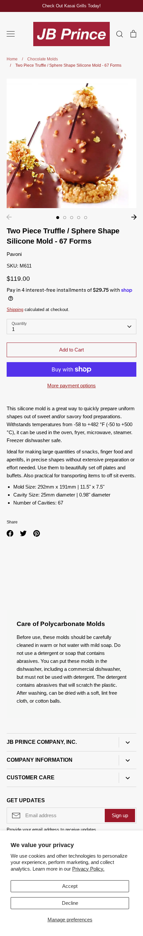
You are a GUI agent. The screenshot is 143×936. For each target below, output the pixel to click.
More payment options (71, 385)
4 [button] (78, 217)
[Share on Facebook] (10, 533)
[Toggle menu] (10, 34)
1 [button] (57, 217)
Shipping (15, 309)
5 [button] (85, 217)
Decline (70, 903)
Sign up (120, 815)
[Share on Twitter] (23, 533)
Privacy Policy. (88, 869)
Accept (69, 886)
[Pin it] (36, 533)
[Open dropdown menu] (127, 742)
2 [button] (64, 217)
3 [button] (71, 217)
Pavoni (14, 254)
